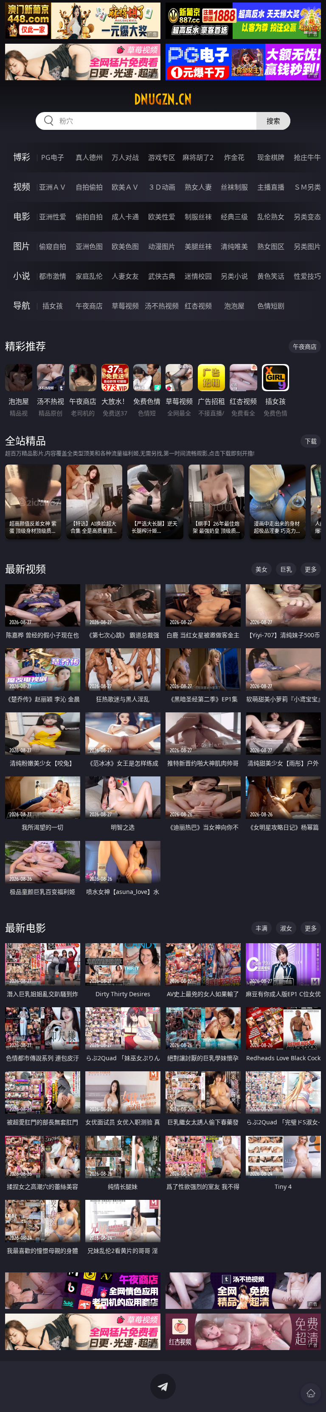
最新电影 (25, 928)
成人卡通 (125, 216)
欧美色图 (125, 246)
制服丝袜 (198, 216)
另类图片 (307, 246)
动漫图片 (161, 246)
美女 (261, 569)
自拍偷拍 (89, 187)
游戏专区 (161, 157)
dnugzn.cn (163, 99)
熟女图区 (270, 246)
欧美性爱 (161, 216)
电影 (21, 216)
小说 (21, 276)
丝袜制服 (234, 187)
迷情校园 (198, 276)
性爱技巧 (307, 276)
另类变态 (307, 216)
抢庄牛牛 (307, 157)
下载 (311, 441)
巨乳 (286, 569)
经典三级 (234, 216)
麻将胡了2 (198, 157)
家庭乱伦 (89, 276)
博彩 (21, 157)
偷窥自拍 (52, 246)
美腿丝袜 (198, 246)
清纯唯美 (234, 246)
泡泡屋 (234, 306)
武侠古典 (161, 276)
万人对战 (125, 157)
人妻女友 (125, 276)
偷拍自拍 (89, 216)
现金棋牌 (270, 157)
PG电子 (52, 157)
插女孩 (52, 306)
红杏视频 (198, 306)
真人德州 (89, 157)
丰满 (261, 928)
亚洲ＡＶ (52, 187)
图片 (21, 246)
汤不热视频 (162, 306)
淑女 (286, 928)
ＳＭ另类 (307, 187)
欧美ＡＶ (125, 187)
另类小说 (234, 276)
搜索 (273, 121)
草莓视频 (125, 306)
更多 (311, 569)
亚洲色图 (89, 246)
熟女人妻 (198, 187)
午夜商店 (89, 306)
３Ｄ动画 (161, 187)
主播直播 (270, 187)
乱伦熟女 (270, 216)
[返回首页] (311, 1393)
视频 (21, 187)
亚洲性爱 (52, 216)
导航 (21, 305)
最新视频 (25, 569)
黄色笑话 (270, 276)
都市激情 (52, 276)
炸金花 (234, 157)
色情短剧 (270, 306)
